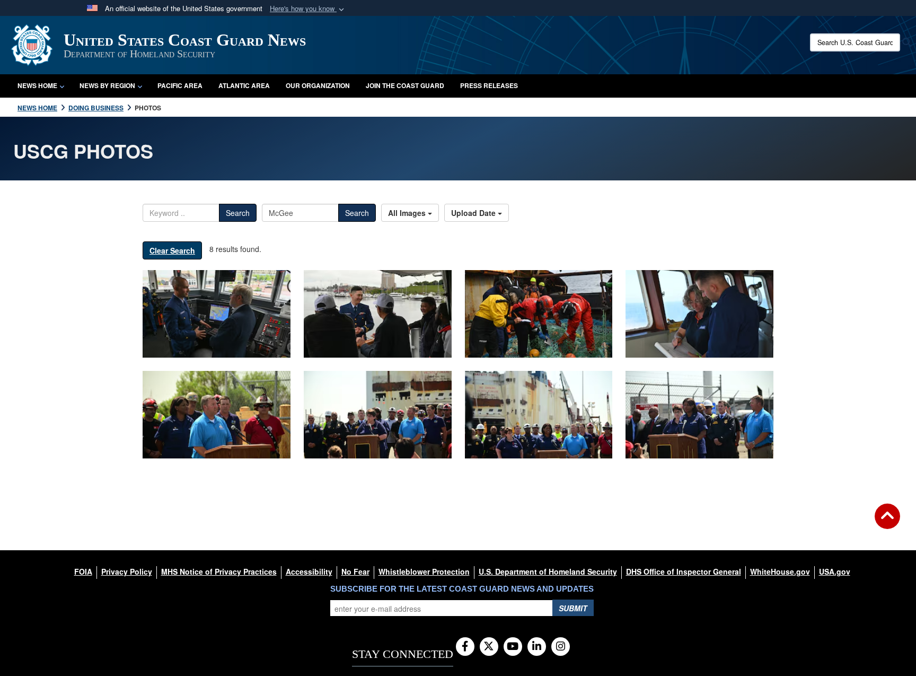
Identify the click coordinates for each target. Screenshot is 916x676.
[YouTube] (513, 647)
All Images (408, 212)
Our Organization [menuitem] (318, 85)
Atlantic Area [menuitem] (244, 85)
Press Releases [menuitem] (489, 85)
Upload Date (474, 212)
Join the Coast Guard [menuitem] (405, 85)
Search (238, 212)
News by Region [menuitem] (107, 85)
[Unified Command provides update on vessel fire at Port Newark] (216, 414)
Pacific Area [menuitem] (179, 85)
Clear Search (172, 250)
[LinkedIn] (536, 647)
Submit (573, 608)
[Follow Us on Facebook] (465, 647)
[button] (308, 8)
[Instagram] (560, 647)
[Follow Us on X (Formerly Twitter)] (489, 647)
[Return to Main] (887, 522)
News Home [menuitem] (37, 85)
